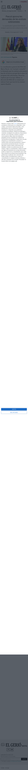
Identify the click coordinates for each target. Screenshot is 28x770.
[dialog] (14, 384)
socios (15, 123)
